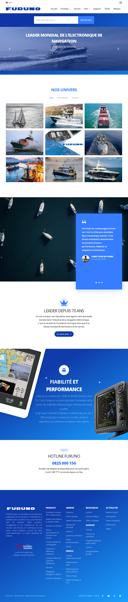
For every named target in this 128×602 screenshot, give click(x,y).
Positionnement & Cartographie (53, 543)
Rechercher (86, 20)
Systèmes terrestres (74, 535)
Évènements (111, 525)
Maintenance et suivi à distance (72, 570)
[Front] (23, 8)
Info (86, 8)
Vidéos (108, 529)
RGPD (96, 595)
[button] (9, 2)
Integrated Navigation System (53, 572)
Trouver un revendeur (90, 535)
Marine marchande (73, 520)
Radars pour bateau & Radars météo (54, 520)
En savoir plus (63, 334)
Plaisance (70, 512)
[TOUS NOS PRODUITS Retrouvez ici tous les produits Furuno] (64, 142)
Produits (65, 8)
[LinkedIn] (120, 596)
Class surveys (71, 576)
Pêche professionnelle (72, 541)
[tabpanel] (99, 241)
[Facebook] (103, 596)
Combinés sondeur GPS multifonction (53, 513)
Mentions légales (86, 595)
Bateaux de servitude (70, 526)
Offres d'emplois (92, 520)
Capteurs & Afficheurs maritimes (50, 551)
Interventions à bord (72, 563)
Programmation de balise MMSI (93, 541)
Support (97, 8)
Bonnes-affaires (92, 516)
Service (77, 8)
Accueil (54, 8)
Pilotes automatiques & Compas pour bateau (52, 534)
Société (89, 512)
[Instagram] (114, 596)
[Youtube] (108, 596)
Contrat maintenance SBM (73, 556)
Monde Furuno (112, 512)
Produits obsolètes (53, 578)
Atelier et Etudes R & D (73, 581)
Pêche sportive (72, 516)
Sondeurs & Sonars (54, 526)
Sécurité (49, 567)
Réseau (117, 8)
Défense (69, 531)
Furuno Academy (113, 520)
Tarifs (107, 8)
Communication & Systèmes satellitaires (53, 560)
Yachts (68, 546)
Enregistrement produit (92, 552)
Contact (89, 529)
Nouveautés (111, 516)
